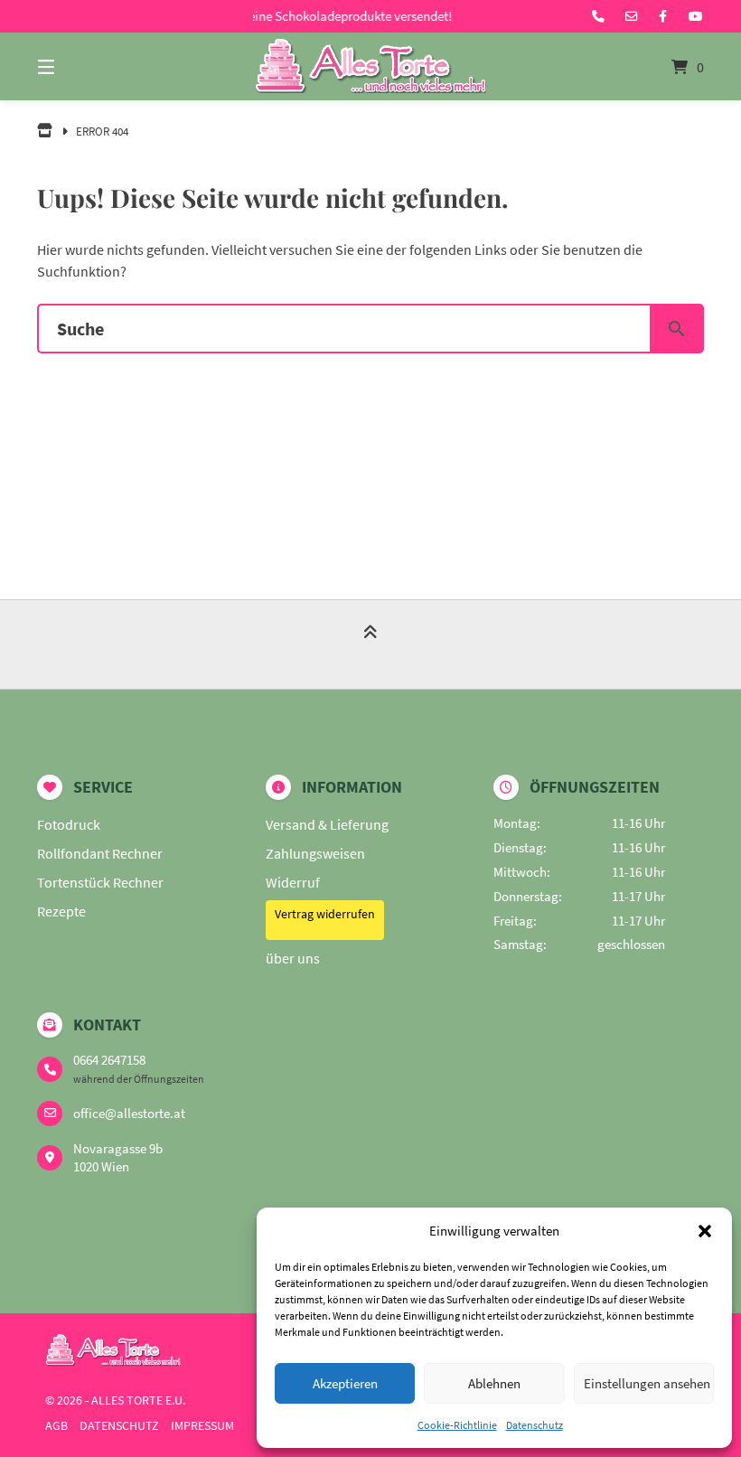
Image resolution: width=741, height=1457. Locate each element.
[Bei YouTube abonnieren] (695, 16)
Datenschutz (534, 1425)
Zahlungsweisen (315, 853)
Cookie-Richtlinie (457, 1425)
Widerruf (293, 882)
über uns (293, 958)
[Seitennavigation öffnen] (77, 66)
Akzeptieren (345, 1383)
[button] (705, 1231)
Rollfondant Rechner (100, 853)
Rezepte (61, 911)
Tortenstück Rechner (100, 882)
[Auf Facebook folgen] (663, 16)
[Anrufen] (598, 16)
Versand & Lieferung (327, 824)
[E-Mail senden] (631, 16)
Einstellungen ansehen (647, 1383)
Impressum (202, 1426)
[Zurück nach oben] (370, 646)
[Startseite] (370, 66)
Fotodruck (68, 824)
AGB (56, 1426)
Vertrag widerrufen (325, 914)
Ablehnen (494, 1383)
